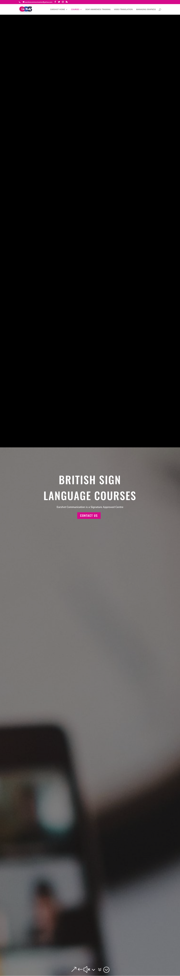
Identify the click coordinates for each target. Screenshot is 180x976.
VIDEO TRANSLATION (123, 9)
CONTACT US (89, 515)
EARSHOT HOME (57, 9)
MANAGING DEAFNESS (146, 9)
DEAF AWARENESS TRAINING (98, 9)
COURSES (75, 9)
